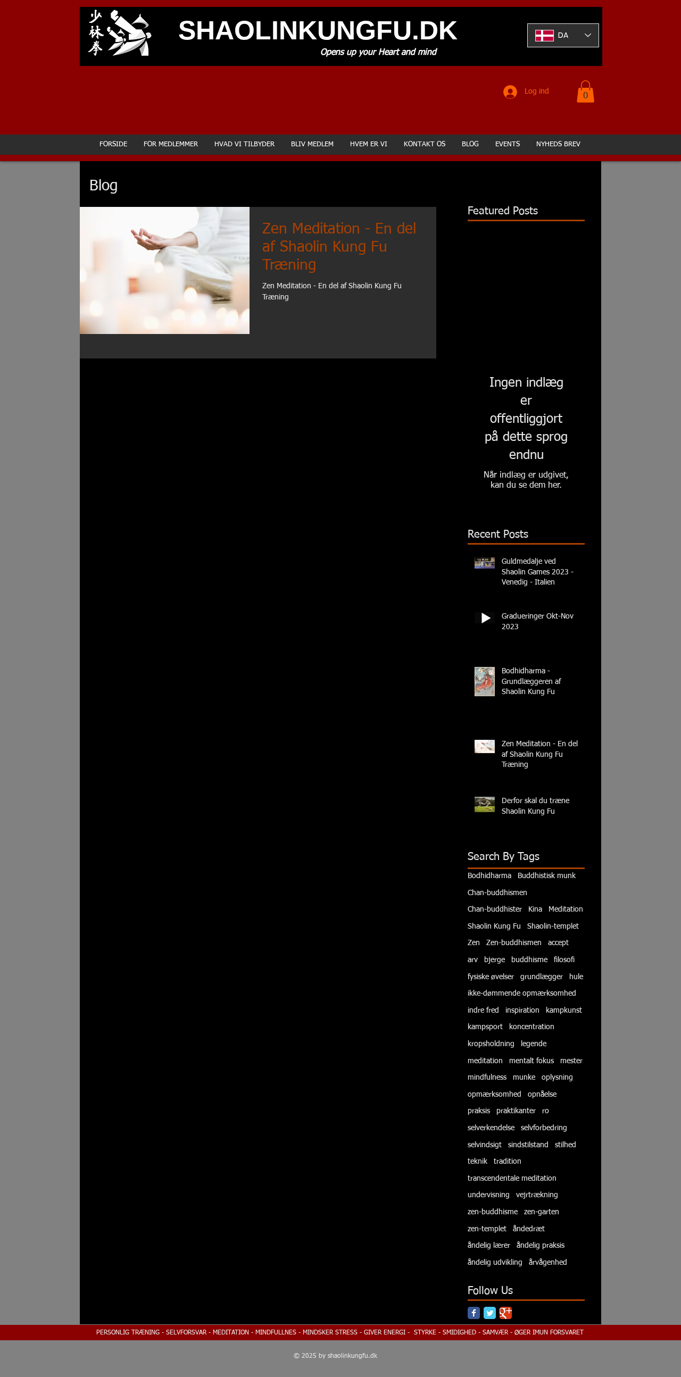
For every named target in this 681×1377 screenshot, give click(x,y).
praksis (479, 1111)
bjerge (494, 960)
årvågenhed (548, 1262)
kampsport (485, 1027)
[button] (585, 91)
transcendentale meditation (512, 1178)
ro (545, 1111)
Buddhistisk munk (547, 876)
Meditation (566, 909)
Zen (474, 943)
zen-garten (541, 1212)
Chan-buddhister (495, 909)
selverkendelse (491, 1128)
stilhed (565, 1145)
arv (473, 960)
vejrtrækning (537, 1195)
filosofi (564, 960)
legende (533, 1044)
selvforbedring (544, 1128)
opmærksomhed (494, 1094)
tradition (507, 1161)
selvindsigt (485, 1145)
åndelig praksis (540, 1245)
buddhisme (529, 960)
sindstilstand (528, 1145)
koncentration (531, 1027)
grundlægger (541, 977)
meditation (485, 1061)
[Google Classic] (506, 1313)
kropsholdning (491, 1044)
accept (558, 943)
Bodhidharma (489, 876)
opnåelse (542, 1094)
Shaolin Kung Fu (494, 926)
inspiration (522, 1010)
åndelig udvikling (495, 1262)
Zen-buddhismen (514, 943)
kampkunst (564, 1010)
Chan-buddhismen (497, 893)
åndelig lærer (489, 1245)
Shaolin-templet (553, 926)
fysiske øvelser (491, 977)
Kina (535, 909)
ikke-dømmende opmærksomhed (522, 993)
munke (524, 1077)
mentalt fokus (531, 1061)
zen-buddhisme (493, 1212)
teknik (477, 1161)
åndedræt (529, 1229)
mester (571, 1061)
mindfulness (487, 1077)
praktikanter (516, 1111)
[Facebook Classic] (474, 1313)
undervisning (489, 1195)
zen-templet (487, 1229)
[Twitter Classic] (490, 1313)
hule (576, 977)
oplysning (557, 1077)
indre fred (483, 1010)
